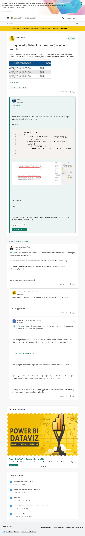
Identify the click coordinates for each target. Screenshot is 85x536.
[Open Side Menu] (8, 18)
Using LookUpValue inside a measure (26, 489)
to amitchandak (33, 292)
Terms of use (70, 527)
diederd (18, 37)
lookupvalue (17, 498)
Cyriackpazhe (26, 500)
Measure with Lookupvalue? (23, 481)
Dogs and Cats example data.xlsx (23, 353)
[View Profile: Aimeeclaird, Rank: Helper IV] (14, 321)
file (68, 297)
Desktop (11, 23)
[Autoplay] (39, 466)
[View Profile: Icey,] (14, 101)
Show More (15, 82)
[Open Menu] (76, 23)
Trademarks (79, 527)
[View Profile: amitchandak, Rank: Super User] (12, 248)
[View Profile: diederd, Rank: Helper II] (12, 38)
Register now (7, 11)
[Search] (63, 18)
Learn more (63, 28)
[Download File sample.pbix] (24, 224)
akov (23, 484)
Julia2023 (26, 508)
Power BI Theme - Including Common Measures (30, 506)
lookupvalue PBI (19, 514)
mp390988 (25, 492)
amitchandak (19, 247)
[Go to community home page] (23, 18)
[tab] (42, 466)
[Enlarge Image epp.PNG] (42, 173)
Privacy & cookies (58, 527)
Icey (18, 100)
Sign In (75, 18)
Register (68, 18)
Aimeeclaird (20, 320)
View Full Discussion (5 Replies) (18, 241)
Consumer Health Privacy (28, 532)
